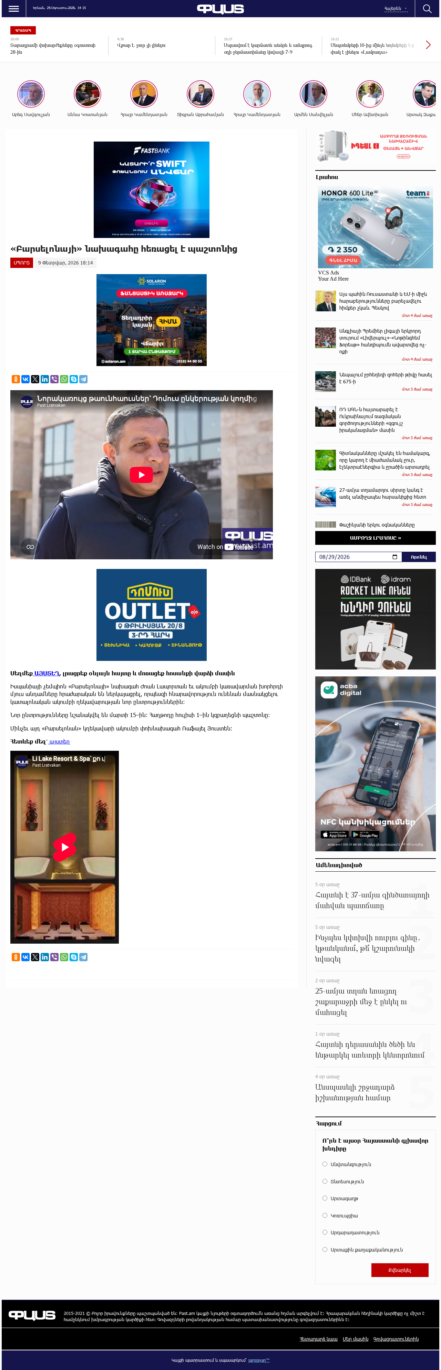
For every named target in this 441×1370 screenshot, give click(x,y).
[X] (35, 379)
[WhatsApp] (64, 379)
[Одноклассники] (16, 379)
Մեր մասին (355, 1339)
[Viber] (54, 379)
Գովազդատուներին (396, 1339)
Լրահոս (327, 177)
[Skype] (74, 379)
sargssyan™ (259, 1360)
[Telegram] (83, 379)
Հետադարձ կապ (319, 1339)
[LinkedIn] (45, 379)
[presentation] (405, 48)
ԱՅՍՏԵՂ (46, 673)
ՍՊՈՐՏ (22, 263)
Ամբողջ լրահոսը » (375, 538)
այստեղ (59, 741)
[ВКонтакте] (25, 379)
